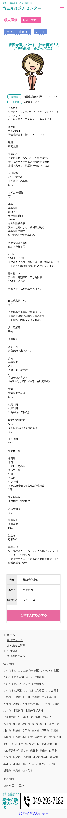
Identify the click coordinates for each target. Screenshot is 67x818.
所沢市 (55, 730)
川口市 (7, 730)
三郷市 (7, 697)
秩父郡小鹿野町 (22, 757)
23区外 (20, 785)
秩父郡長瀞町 (40, 757)
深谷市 (24, 750)
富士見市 (54, 723)
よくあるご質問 (16, 645)
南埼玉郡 (28, 717)
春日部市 (27, 737)
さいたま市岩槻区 (36, 677)
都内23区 (8, 785)
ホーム (11, 634)
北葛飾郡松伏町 (12, 717)
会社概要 (12, 650)
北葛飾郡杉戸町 (34, 710)
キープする (32, 20)
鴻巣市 (17, 770)
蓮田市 (17, 763)
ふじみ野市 (52, 690)
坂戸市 (26, 723)
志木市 (36, 730)
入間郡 (17, 703)
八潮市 (46, 703)
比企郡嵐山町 (50, 743)
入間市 (7, 703)
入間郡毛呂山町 (31, 703)
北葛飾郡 (18, 710)
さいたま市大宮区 (13, 677)
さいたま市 (9, 670)
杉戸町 (57, 737)
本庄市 (48, 737)
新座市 (7, 737)
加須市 (56, 703)
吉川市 (7, 723)
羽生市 (54, 757)
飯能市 (7, 770)
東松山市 (8, 743)
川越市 (17, 730)
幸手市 (26, 730)
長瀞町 (52, 763)
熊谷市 (34, 750)
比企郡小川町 (33, 743)
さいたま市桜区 (12, 683)
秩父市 (7, 757)
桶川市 (19, 743)
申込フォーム (15, 640)
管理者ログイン (16, 656)
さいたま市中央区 (28, 670)
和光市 (17, 723)
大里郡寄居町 (39, 723)
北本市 (7, 710)
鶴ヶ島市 (27, 770)
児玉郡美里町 (49, 697)
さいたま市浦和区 (33, 683)
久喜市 (36, 697)
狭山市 (43, 750)
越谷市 (43, 763)
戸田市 (45, 730)
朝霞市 (38, 737)
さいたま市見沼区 (33, 690)
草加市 (7, 763)
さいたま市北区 (50, 670)
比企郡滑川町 (11, 750)
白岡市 (53, 750)
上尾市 (17, 697)
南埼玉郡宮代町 (44, 717)
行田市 (33, 763)
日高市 (17, 737)
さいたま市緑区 (12, 690)
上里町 (26, 697)
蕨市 (25, 763)
